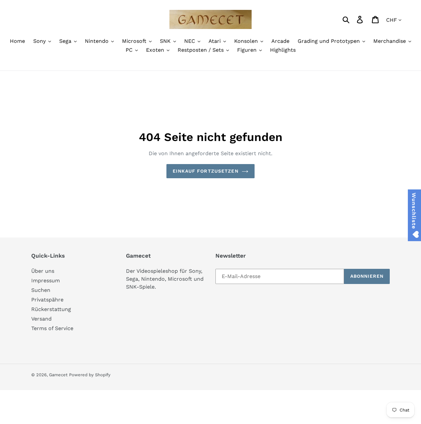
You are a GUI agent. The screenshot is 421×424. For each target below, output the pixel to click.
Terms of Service (52, 328)
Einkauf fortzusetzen (205, 171)
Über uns (42, 271)
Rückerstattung (51, 309)
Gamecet (58, 374)
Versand (41, 319)
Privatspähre (47, 300)
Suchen (40, 290)
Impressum (45, 280)
